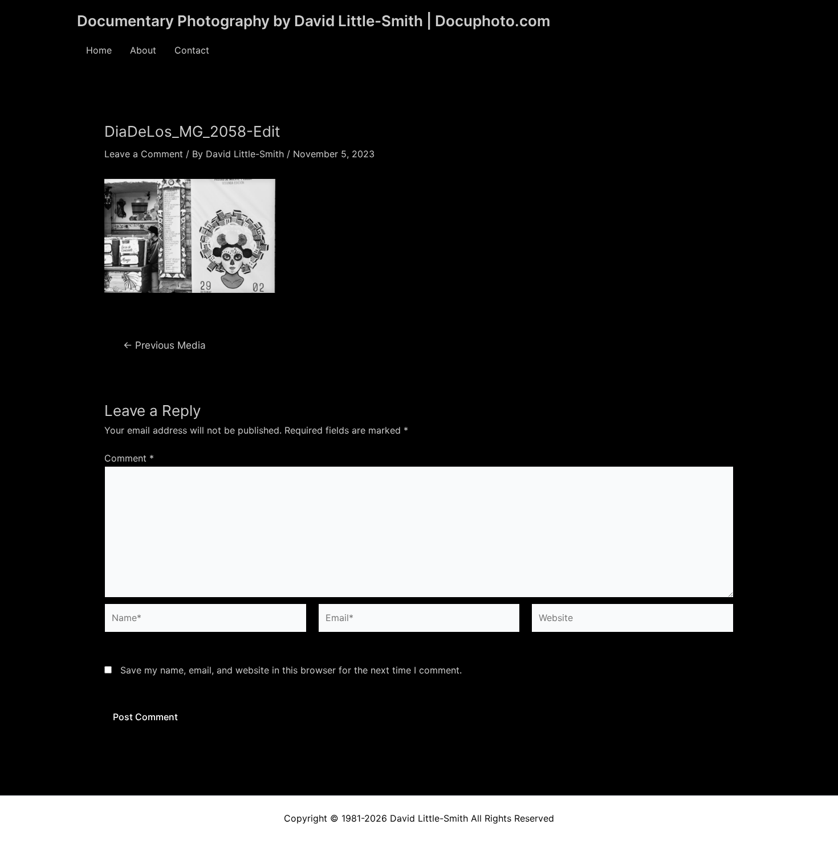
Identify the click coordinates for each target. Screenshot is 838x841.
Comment (129, 458)
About (143, 50)
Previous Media (164, 345)
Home (99, 50)
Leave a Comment (143, 154)
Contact (191, 50)
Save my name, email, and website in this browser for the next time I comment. (291, 670)
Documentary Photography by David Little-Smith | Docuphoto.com (313, 21)
